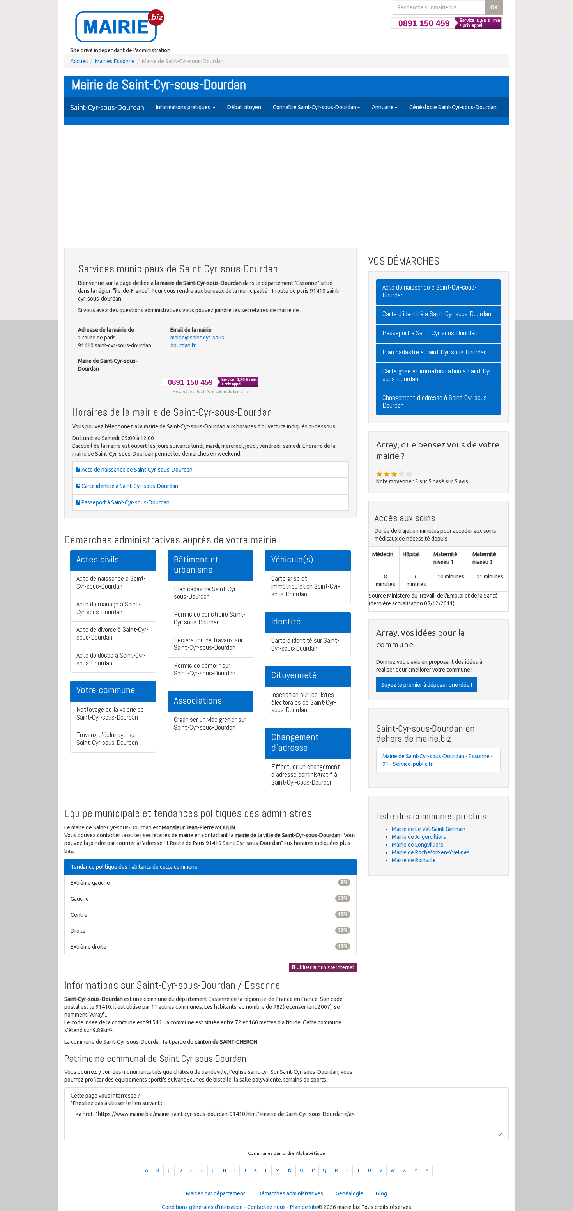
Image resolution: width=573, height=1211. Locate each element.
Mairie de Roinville (414, 860)
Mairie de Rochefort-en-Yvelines (431, 852)
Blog (381, 1193)
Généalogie (349, 1193)
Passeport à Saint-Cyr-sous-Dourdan (125, 502)
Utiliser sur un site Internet (324, 967)
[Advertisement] (286, 187)
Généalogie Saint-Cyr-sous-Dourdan (453, 107)
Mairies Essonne (115, 61)
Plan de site (304, 1207)
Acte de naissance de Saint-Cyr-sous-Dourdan (136, 470)
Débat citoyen (244, 107)
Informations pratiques (184, 107)
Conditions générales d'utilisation (202, 1207)
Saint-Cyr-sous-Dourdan (107, 107)
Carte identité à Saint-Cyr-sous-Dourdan (129, 486)
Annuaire (383, 107)
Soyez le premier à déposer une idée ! (426, 685)
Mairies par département (215, 1193)
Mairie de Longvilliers (417, 845)
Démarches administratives (290, 1193)
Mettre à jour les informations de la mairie (210, 391)
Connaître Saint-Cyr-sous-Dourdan (314, 107)
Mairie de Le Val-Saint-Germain (428, 829)
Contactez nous (266, 1207)
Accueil (79, 61)
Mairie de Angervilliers (419, 837)
